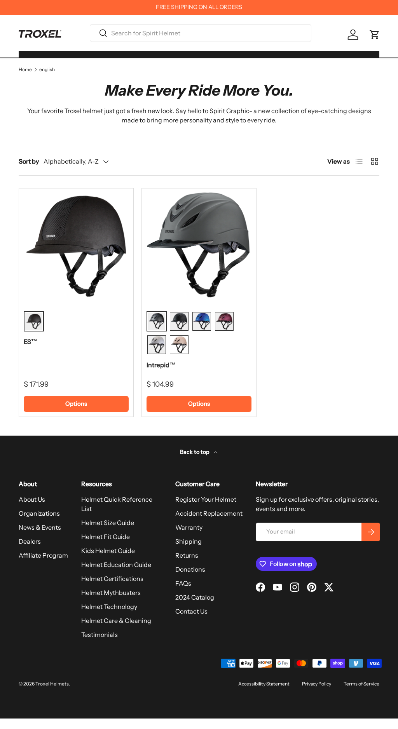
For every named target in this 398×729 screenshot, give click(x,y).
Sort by (29, 161)
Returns (186, 555)
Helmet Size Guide (107, 523)
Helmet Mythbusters (111, 592)
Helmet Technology (109, 606)
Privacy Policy (316, 684)
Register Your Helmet (205, 499)
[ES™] (76, 245)
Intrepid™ (161, 365)
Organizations (39, 513)
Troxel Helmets (52, 684)
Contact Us (191, 611)
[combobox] (200, 33)
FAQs (183, 583)
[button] (374, 34)
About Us (32, 499)
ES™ (30, 341)
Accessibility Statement (264, 684)
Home (25, 69)
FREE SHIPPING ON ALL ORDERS (199, 6)
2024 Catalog (194, 597)
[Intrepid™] (199, 245)
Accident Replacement (209, 513)
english (47, 69)
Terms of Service (361, 684)
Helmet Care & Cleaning (116, 620)
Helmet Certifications (112, 579)
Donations (190, 569)
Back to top (195, 451)
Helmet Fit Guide (105, 537)
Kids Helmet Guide (108, 551)
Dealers (30, 541)
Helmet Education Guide (116, 565)
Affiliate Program (43, 555)
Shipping (188, 541)
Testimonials (99, 634)
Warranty (188, 527)
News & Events (40, 527)
